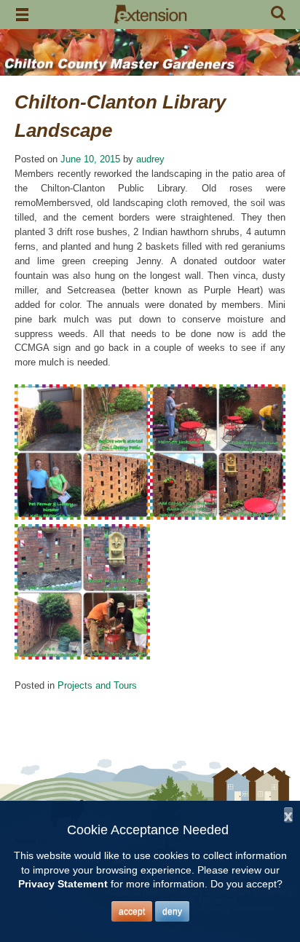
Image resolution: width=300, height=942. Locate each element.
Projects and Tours (97, 685)
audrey (150, 159)
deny (172, 911)
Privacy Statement (63, 884)
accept (132, 911)
